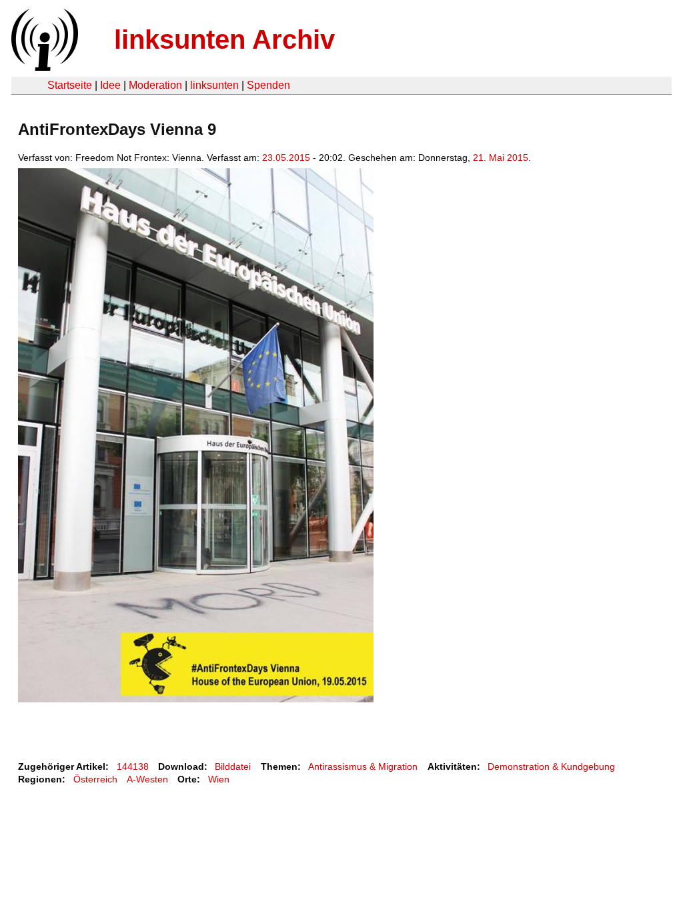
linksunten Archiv (224, 39)
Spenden (268, 85)
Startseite (69, 85)
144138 (133, 766)
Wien (218, 779)
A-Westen (147, 779)
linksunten (214, 85)
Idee (110, 85)
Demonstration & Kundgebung (551, 766)
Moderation (155, 85)
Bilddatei (233, 766)
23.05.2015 (286, 157)
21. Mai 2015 (500, 157)
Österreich (95, 779)
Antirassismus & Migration (363, 766)
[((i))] (43, 67)
